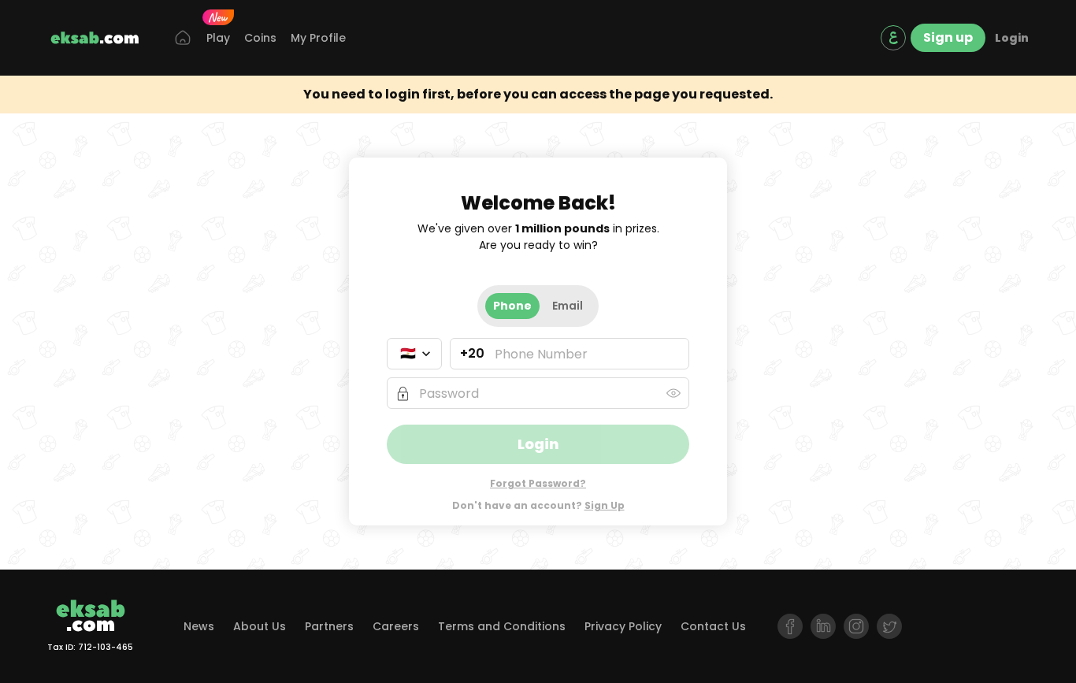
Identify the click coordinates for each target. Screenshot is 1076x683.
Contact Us (713, 626)
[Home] (182, 38)
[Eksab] (94, 37)
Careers (396, 626)
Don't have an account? (538, 505)
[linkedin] (823, 626)
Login (1012, 38)
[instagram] (856, 626)
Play (218, 38)
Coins (260, 38)
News (199, 626)
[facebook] (790, 626)
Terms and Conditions (502, 626)
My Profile (318, 38)
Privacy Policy (623, 626)
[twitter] (889, 626)
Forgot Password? (538, 483)
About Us (259, 626)
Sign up (948, 37)
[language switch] (893, 37)
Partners (329, 626)
